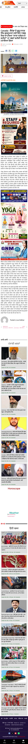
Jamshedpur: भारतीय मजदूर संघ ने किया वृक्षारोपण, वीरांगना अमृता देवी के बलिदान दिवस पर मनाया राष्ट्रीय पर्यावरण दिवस (13, 663)
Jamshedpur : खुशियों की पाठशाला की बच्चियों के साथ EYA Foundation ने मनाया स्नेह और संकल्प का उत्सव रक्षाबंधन (13, 548)
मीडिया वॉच (20, 718)
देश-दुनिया (7, 7)
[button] (6, 50)
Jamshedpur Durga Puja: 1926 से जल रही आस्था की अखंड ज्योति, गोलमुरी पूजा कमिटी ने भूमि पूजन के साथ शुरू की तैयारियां (13, 639)
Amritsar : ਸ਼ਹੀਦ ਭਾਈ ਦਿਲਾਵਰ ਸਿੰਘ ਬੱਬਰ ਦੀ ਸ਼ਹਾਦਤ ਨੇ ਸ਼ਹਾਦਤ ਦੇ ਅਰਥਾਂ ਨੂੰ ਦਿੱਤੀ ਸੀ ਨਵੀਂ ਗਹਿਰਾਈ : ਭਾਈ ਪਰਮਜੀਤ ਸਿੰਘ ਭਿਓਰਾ (13, 480)
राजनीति (16, 7)
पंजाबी (25, 718)
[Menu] (14, 740)
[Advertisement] (14, 17)
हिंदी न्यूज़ (4, 723)
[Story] (4, 740)
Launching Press (21, 736)
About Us (16, 723)
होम (1, 7)
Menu (14, 742)
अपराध (23, 7)
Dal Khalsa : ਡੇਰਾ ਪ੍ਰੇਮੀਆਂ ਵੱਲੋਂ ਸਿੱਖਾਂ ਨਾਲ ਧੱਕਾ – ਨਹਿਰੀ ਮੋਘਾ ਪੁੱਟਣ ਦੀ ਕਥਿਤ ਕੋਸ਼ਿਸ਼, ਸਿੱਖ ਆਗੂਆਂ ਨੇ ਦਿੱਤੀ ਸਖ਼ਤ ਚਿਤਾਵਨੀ (13, 363)
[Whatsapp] (19, 733)
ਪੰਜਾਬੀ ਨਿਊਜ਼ (10, 723)
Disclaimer (7, 725)
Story (4, 742)
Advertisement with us (17, 725)
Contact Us (22, 723)
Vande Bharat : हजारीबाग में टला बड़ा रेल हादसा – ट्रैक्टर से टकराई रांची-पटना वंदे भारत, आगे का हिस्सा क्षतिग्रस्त (13, 593)
